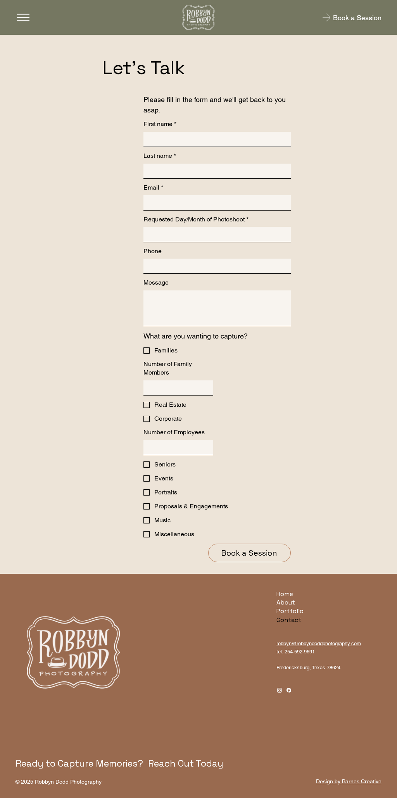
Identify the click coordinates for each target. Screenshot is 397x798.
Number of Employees (174, 432)
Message (156, 282)
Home (284, 594)
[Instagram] (279, 690)
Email (153, 187)
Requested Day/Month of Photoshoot (196, 219)
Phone (152, 251)
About (285, 602)
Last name (159, 155)
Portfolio (290, 611)
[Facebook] (289, 690)
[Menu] (23, 17)
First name (159, 124)
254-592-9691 (300, 652)
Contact (288, 620)
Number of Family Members (167, 368)
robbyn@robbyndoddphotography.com (318, 643)
